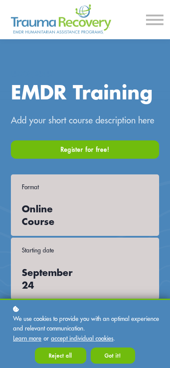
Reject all (60, 355)
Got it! (113, 355)
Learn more (27, 338)
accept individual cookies (82, 338)
